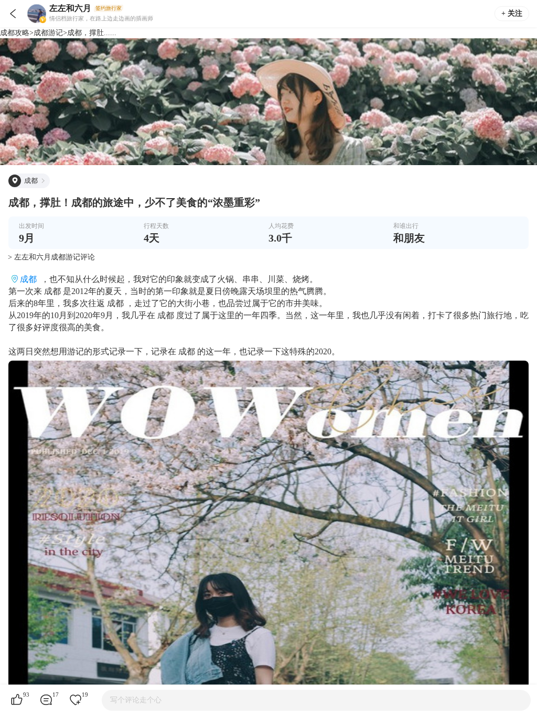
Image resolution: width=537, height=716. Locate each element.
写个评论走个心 (136, 700)
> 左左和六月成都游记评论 (51, 257)
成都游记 (48, 33)
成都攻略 (14, 33)
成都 (28, 279)
